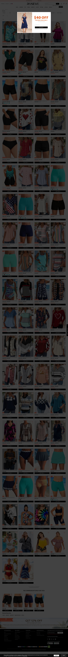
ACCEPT (56, 655)
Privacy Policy (25, 655)
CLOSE (64, 655)
